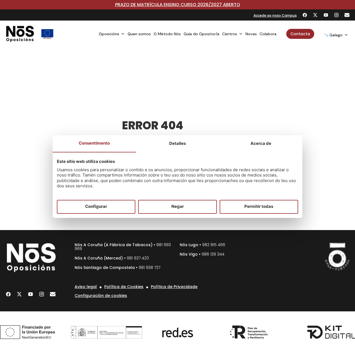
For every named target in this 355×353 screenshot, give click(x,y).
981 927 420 (138, 258)
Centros (229, 33)
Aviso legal (86, 286)
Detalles (177, 143)
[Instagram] (336, 14)
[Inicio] (20, 34)
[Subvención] (47, 34)
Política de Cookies (123, 286)
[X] (315, 14)
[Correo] (346, 14)
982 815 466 (213, 245)
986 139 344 (213, 254)
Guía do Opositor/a (201, 33)
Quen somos (139, 33)
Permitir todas (258, 206)
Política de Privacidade (174, 286)
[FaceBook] (304, 14)
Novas (251, 33)
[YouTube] (325, 14)
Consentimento (94, 143)
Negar (177, 206)
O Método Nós (167, 33)
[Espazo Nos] (337, 257)
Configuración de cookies (101, 295)
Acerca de (260, 143)
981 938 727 (149, 267)
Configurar (96, 206)
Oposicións (109, 33)
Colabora (268, 33)
